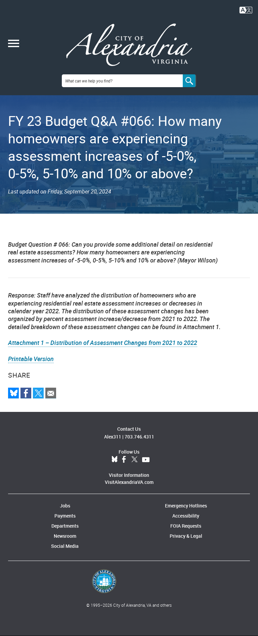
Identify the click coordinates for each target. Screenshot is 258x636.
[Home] (129, 45)
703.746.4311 (139, 436)
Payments (65, 516)
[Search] (189, 80)
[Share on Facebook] (25, 393)
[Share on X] (38, 393)
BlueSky (114, 459)
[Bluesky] (13, 393)
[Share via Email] (50, 393)
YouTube (145, 459)
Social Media (65, 546)
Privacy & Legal (186, 536)
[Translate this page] (246, 9)
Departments (65, 526)
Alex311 (112, 436)
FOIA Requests (185, 526)
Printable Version (31, 359)
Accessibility (185, 516)
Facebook (124, 459)
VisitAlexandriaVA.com (129, 482)
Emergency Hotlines (186, 505)
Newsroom (65, 536)
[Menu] (14, 44)
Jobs (65, 505)
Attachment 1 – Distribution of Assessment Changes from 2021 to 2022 (102, 343)
